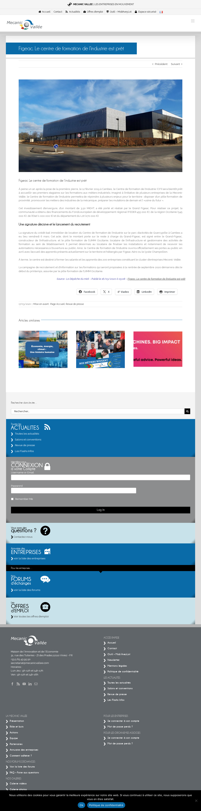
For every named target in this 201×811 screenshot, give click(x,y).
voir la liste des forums (26, 590)
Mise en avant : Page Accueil (49, 304)
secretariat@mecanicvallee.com (30, 663)
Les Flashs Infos (24, 451)
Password (17, 485)
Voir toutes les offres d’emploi (31, 616)
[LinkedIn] (30, 683)
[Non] (196, 801)
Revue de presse (75, 304)
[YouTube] (24, 683)
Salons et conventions (28, 439)
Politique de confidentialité (106, 805)
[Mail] (35, 683)
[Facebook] (12, 683)
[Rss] (18, 683)
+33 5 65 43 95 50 (20, 659)
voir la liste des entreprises (29, 558)
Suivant (175, 64)
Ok (81, 805)
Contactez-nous (22, 536)
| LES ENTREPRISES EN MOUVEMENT (103, 4)
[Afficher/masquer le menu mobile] (193, 21)
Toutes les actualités (27, 433)
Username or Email (22, 472)
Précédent (161, 64)
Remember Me (24, 499)
